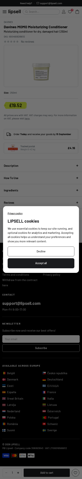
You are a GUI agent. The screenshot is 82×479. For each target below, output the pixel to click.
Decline (41, 251)
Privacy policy (15, 213)
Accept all (41, 263)
